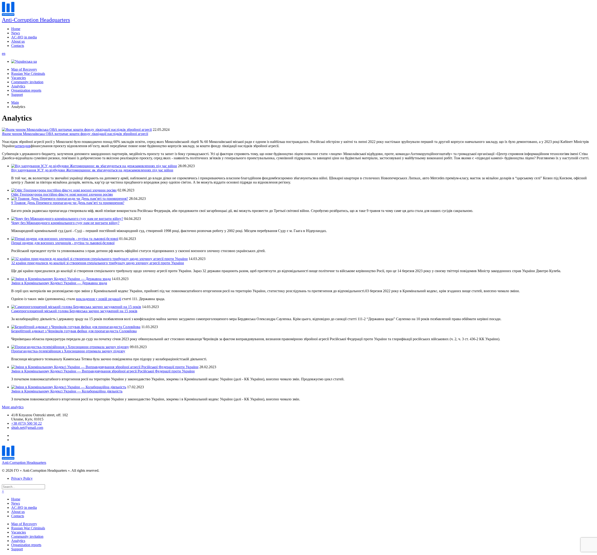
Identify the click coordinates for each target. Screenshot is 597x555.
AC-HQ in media (24, 37)
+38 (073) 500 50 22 (26, 423)
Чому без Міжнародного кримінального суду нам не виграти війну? (65, 223)
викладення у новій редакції (98, 299)
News (15, 33)
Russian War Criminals (28, 74)
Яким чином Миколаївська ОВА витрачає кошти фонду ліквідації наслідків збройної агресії (75, 134)
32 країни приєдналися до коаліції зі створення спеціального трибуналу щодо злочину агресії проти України (97, 263)
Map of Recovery (24, 69)
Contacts (17, 46)
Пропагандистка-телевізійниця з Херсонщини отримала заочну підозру (68, 351)
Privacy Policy (22, 478)
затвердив (23, 146)
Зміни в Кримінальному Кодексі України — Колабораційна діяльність (66, 391)
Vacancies (18, 78)
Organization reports (26, 90)
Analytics (18, 86)
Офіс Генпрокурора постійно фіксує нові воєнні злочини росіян (62, 194)
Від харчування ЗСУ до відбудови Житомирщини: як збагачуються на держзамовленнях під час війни (92, 170)
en (3, 54)
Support (17, 95)
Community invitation (27, 82)
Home (15, 29)
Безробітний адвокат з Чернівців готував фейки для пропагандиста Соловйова (74, 331)
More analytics (13, 407)
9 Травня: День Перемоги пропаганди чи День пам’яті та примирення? (67, 203)
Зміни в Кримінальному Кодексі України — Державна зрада (59, 283)
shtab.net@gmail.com (27, 428)
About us (18, 41)
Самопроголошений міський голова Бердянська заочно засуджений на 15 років (74, 311)
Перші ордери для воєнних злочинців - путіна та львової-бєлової (63, 243)
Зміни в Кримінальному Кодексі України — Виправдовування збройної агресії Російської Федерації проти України (103, 371)
